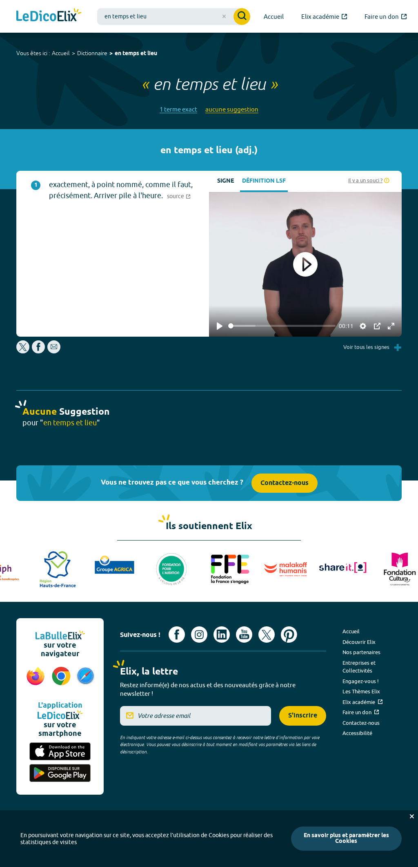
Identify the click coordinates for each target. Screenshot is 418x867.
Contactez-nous (284, 483)
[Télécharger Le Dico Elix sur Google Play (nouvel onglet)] (60, 773)
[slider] (282, 326)
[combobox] (173, 16)
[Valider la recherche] (241, 16)
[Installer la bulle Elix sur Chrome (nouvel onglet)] (61, 680)
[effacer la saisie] (224, 16)
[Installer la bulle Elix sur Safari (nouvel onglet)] (86, 680)
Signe (225, 181)
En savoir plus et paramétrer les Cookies (346, 838)
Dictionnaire (92, 53)
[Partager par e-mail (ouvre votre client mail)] (54, 351)
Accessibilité (357, 733)
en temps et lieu (136, 54)
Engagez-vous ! (360, 681)
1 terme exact (178, 109)
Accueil (61, 53)
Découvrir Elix (359, 642)
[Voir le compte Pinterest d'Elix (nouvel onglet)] (289, 634)
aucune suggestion (231, 109)
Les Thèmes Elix (361, 691)
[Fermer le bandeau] (412, 816)
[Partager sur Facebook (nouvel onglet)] (38, 351)
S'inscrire (302, 715)
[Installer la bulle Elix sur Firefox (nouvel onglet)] (35, 680)
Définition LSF (264, 181)
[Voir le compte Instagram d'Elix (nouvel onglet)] (199, 634)
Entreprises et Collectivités (359, 666)
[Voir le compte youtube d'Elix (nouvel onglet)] (244, 634)
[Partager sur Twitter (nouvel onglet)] (23, 351)
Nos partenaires (361, 652)
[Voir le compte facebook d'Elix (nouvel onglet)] (177, 634)
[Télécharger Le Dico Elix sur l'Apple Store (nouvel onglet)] (60, 751)
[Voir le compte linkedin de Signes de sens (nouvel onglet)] (221, 634)
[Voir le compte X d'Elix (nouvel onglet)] (266, 634)
